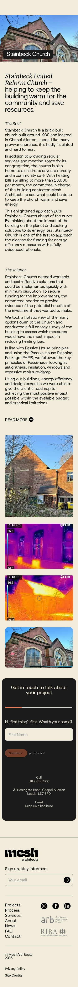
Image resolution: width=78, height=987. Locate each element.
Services (13, 915)
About (11, 920)
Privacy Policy (15, 968)
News (10, 926)
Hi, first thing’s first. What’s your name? (38, 721)
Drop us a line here (39, 806)
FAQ (8, 931)
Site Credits (14, 975)
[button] (39, 419)
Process (12, 910)
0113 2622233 (39, 781)
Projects (12, 905)
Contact (13, 936)
